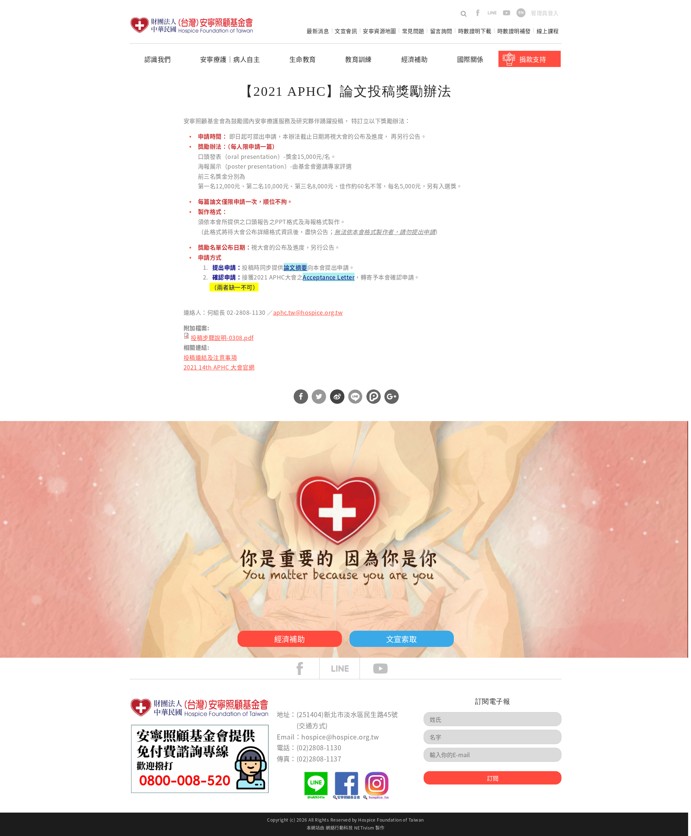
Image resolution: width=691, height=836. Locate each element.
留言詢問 (441, 31)
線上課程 (548, 31)
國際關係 (470, 59)
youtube (506, 12)
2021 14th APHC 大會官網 (219, 367)
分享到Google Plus (391, 396)
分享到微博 (337, 396)
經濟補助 (414, 59)
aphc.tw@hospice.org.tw (308, 312)
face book (305, 668)
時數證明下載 (475, 31)
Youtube (385, 668)
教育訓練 (358, 59)
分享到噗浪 (373, 396)
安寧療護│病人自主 (230, 59)
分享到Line (355, 396)
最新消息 (318, 31)
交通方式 (312, 725)
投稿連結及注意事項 (210, 357)
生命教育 (302, 59)
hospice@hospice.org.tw (340, 736)
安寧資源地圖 (379, 31)
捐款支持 (532, 59)
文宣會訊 (346, 31)
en (520, 12)
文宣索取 (401, 638)
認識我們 (157, 59)
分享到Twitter (319, 396)
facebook (477, 12)
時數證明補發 (514, 31)
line (492, 12)
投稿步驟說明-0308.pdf (222, 337)
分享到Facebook (301, 396)
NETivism (364, 827)
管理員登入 (545, 13)
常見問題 (413, 31)
